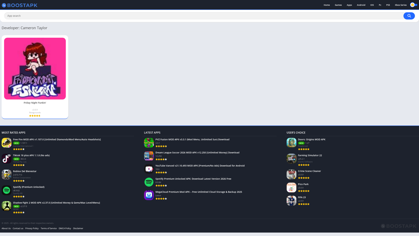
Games (338, 4)
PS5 (388, 4)
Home (327, 4)
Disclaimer (78, 228)
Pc (380, 4)
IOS (372, 4)
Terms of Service (49, 228)
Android (361, 4)
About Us (6, 228)
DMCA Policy (65, 228)
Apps (349, 4)
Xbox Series (401, 4)
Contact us (18, 228)
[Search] (409, 16)
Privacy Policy (32, 228)
